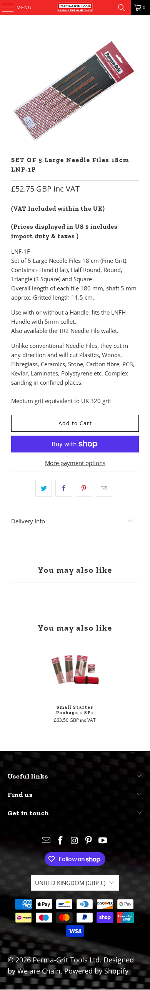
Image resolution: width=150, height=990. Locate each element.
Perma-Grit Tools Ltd (66, 959)
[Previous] (7, 683)
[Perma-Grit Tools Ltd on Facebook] (60, 841)
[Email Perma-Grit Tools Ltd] (46, 841)
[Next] (143, 683)
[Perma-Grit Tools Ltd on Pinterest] (89, 841)
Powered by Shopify (96, 970)
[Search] (121, 7)
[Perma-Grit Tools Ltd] (75, 7)
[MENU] (4, 7)
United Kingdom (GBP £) (70, 883)
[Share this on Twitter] (43, 488)
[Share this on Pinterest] (84, 488)
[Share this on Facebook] (63, 488)
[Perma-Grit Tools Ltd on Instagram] (74, 841)
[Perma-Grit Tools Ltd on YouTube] (103, 841)
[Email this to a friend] (104, 488)
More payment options (75, 463)
